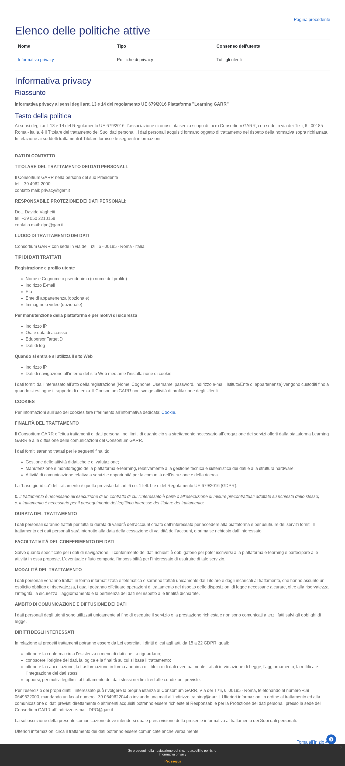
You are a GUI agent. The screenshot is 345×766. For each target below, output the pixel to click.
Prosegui (172, 761)
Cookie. (168, 412)
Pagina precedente (312, 19)
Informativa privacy (172, 754)
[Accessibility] (331, 739)
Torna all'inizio (311, 742)
